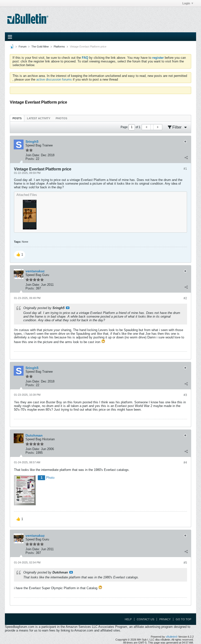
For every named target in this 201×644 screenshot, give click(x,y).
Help (128, 619)
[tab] (17, 118)
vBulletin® (171, 636)
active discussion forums (54, 79)
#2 (185, 298)
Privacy (165, 619)
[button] (19, 255)
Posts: (30, 159)
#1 (185, 168)
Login (186, 3)
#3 (185, 395)
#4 (185, 462)
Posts (17, 118)
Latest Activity (38, 118)
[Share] (186, 157)
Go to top (183, 619)
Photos (61, 118)
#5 (185, 562)
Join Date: (32, 155)
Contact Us (145, 619)
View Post (67, 308)
